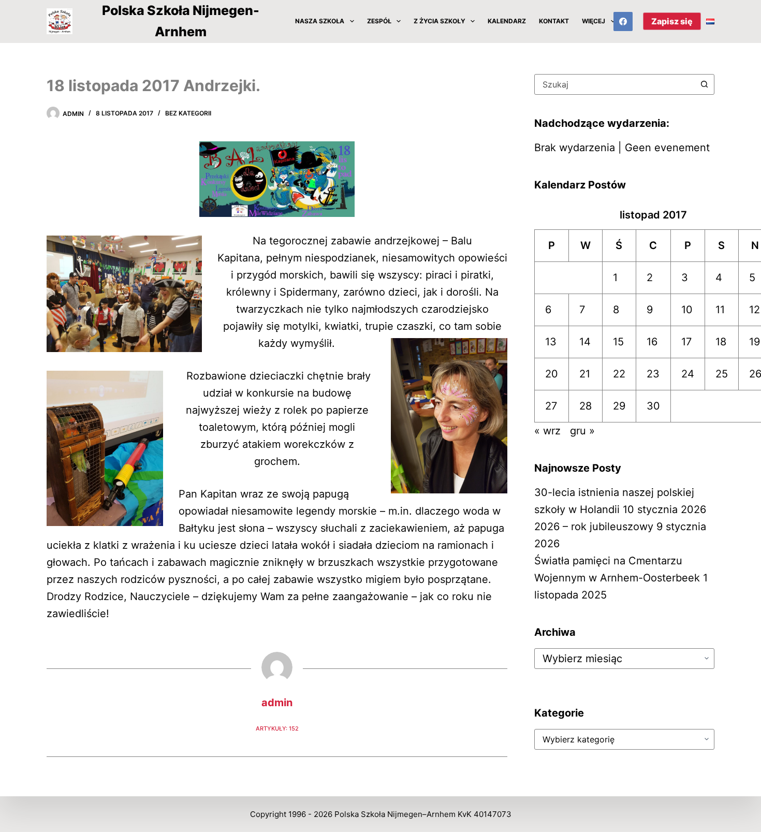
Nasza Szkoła (319, 21)
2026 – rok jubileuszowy (593, 526)
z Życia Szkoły (439, 21)
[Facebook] (623, 22)
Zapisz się (672, 21)
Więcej (593, 21)
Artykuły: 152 (277, 728)
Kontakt (554, 21)
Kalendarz (507, 21)
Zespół (379, 21)
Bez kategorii (188, 113)
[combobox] (614, 84)
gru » (582, 431)
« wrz (547, 431)
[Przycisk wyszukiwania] (704, 84)
